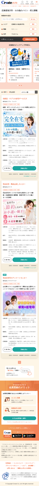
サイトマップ (29, 463)
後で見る (8, 168)
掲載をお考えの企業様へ (25, 468)
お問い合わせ (11, 468)
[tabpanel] (19, 65)
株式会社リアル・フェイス (9, 101)
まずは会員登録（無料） (19, 418)
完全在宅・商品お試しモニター (14, 184)
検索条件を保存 (30, 39)
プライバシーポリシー (12, 465)
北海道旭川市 (33, 6)
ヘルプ (23, 465)
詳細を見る (24, 168)
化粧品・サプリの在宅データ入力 (15, 99)
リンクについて (18, 463)
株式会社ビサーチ (7, 187)
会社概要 (30, 465)
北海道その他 (26, 6)
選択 (33, 24)
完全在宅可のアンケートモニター (15, 278)
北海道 (19, 6)
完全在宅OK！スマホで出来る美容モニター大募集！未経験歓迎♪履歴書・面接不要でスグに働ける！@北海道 (18, 195)
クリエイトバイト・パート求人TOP (9, 6)
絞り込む (33, 19)
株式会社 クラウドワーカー (10, 280)
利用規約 (8, 463)
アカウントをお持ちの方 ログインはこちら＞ (19, 422)
